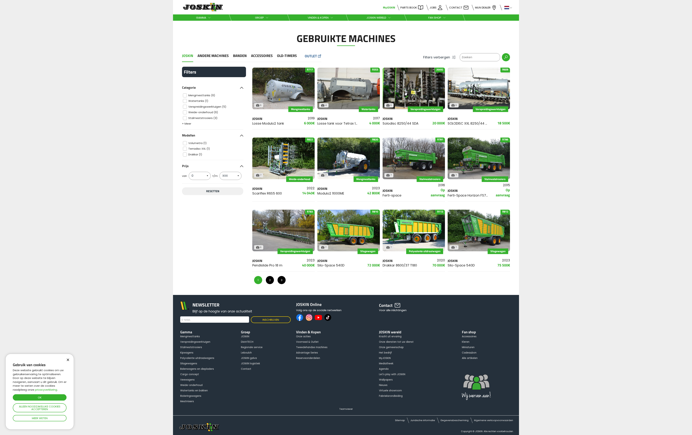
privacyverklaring (46, 390)
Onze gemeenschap (391, 347)
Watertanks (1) (198, 101)
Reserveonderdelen (308, 358)
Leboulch (246, 352)
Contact (455, 7)
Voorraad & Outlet (307, 342)
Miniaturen (468, 347)
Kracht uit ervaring (390, 336)
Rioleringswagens (190, 396)
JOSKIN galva (249, 358)
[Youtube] (318, 317)
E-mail (186, 320)
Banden (240, 55)
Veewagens (187, 379)
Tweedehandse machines (311, 347)
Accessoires (262, 55)
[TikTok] (327, 317)
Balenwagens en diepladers (197, 369)
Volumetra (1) (197, 143)
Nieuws (383, 385)
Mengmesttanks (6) (201, 95)
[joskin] (202, 10)
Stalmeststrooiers (191, 347)
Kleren (465, 342)
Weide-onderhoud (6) (203, 112)
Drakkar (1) (195, 154)
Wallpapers (386, 379)
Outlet (311, 56)
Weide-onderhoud (191, 385)
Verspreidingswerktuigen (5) (207, 107)
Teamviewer (346, 408)
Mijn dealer (483, 7)
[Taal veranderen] (506, 7)
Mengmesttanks (190, 336)
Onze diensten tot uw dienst (396, 342)
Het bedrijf (385, 352)
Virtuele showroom (390, 390)
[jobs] (476, 388)
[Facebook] (299, 317)
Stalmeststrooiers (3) (203, 118)
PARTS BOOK (408, 7)
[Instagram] (309, 317)
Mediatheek (386, 363)
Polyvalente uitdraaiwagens (197, 358)
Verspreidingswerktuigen (195, 342)
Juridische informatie (422, 420)
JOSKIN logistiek (250, 363)
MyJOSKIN (389, 7)
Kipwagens (186, 352)
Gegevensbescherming (454, 420)
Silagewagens (188, 363)
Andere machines (213, 55)
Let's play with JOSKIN (392, 374)
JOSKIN (187, 55)
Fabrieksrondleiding (391, 396)
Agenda (384, 369)
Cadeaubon (469, 352)
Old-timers (287, 55)
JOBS (433, 7)
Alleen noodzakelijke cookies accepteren (39, 408)
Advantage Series (307, 352)
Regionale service (252, 347)
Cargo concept (189, 374)
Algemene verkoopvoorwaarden (493, 420)
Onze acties (303, 336)
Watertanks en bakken (194, 390)
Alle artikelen (470, 358)
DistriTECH (247, 342)
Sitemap (400, 420)
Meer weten (40, 418)
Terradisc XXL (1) (199, 149)
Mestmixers (187, 401)
